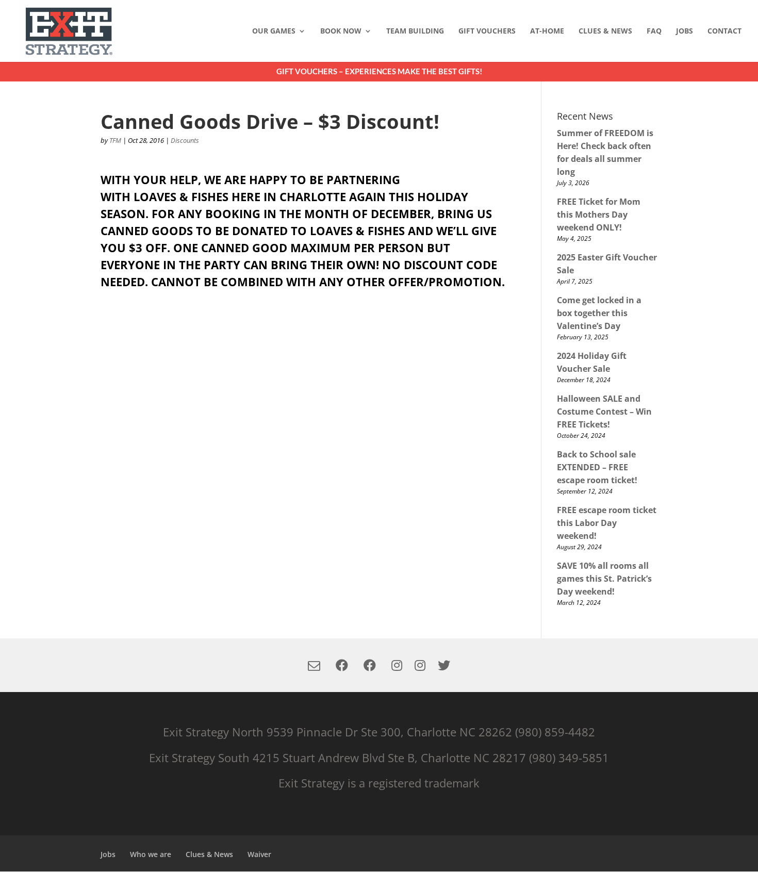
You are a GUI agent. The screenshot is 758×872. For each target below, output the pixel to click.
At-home (547, 31)
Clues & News (605, 31)
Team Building (415, 31)
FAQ (654, 31)
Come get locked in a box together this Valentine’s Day (599, 313)
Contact (724, 31)
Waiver (259, 854)
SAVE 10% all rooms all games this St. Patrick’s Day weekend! (604, 578)
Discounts (185, 140)
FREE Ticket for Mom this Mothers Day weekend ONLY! (598, 214)
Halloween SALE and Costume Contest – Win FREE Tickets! (604, 411)
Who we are (150, 854)
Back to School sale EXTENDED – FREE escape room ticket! (597, 467)
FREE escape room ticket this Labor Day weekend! (606, 522)
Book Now (340, 31)
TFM (115, 140)
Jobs (684, 31)
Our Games (273, 31)
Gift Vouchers (487, 31)
